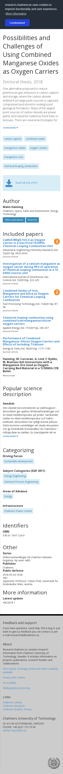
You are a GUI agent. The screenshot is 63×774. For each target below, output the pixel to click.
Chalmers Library (12, 702)
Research (32, 219)
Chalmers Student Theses (17, 709)
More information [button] (16, 13)
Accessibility (9, 682)
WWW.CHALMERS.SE (14, 730)
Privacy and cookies (14, 677)
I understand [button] (17, 22)
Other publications (14, 219)
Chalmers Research (14, 705)
